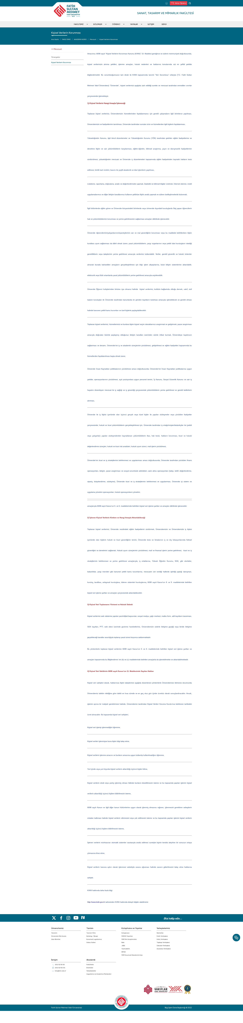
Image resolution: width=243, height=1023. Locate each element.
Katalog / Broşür (92, 936)
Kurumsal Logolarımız (94, 939)
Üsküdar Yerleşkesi (163, 945)
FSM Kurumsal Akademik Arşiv (132, 955)
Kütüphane (125, 933)
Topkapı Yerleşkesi (163, 942)
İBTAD (124, 952)
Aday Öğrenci (180, 3)
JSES (123, 945)
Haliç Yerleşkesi (162, 939)
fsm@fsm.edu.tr (60, 971)
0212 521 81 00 (60, 964)
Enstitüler (89, 968)
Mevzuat (93, 39)
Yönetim (54, 933)
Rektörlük (160, 933)
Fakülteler (90, 964)
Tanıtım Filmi (91, 933)
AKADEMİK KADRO (80, 39)
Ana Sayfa (55, 39)
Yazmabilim (126, 949)
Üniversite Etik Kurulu (58, 936)
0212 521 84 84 (60, 968)
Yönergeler (55, 57)
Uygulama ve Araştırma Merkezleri (98, 974)
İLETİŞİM (151, 24)
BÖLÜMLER (97, 24)
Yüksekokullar (91, 971)
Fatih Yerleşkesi (162, 936)
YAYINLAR (134, 24)
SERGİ (164, 24)
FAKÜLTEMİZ (79, 24)
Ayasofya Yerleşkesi (164, 949)
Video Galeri (91, 942)
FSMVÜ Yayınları (127, 936)
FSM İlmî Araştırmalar (129, 939)
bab (123, 942)
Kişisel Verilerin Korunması (108, 39)
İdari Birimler (55, 939)
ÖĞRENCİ (116, 24)
